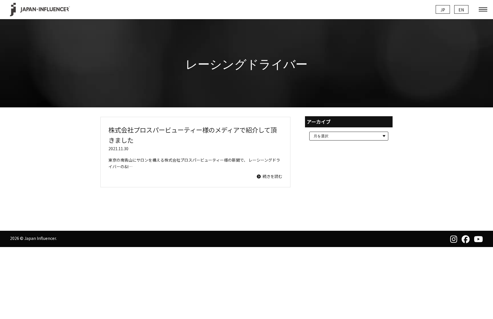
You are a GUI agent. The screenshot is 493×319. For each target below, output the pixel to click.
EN (461, 10)
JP (443, 10)
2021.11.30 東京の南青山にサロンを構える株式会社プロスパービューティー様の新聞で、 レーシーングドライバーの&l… (195, 152)
